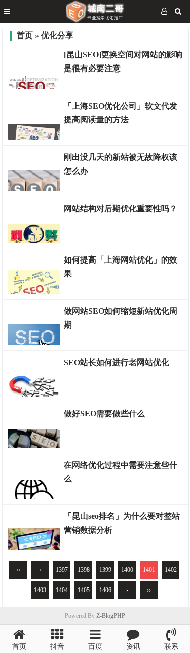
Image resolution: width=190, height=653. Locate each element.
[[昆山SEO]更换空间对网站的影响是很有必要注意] (34, 86)
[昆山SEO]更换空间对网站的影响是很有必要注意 (123, 61)
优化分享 (57, 35)
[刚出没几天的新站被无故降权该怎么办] (34, 189)
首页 (25, 35)
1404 (62, 590)
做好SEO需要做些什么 (104, 413)
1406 (105, 590)
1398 (84, 569)
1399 (105, 569)
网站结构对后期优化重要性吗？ (120, 208)
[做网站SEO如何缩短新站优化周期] (34, 343)
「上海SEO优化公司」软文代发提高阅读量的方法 (120, 113)
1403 (40, 590)
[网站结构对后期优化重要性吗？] (34, 240)
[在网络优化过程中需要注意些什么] (34, 497)
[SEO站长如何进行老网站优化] (34, 394)
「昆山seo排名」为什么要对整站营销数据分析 (122, 523)
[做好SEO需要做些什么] (34, 445)
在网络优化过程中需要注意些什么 (120, 472)
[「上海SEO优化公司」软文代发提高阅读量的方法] (34, 138)
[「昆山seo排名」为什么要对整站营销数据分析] (34, 548)
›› (149, 590)
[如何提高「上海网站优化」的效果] (34, 291)
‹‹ (18, 569)
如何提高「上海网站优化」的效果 (120, 266)
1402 (171, 569)
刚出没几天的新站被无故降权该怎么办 (120, 164)
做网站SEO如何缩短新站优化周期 (120, 318)
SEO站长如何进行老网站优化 (116, 362)
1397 (62, 569)
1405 (84, 590)
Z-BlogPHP (110, 615)
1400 (127, 569)
